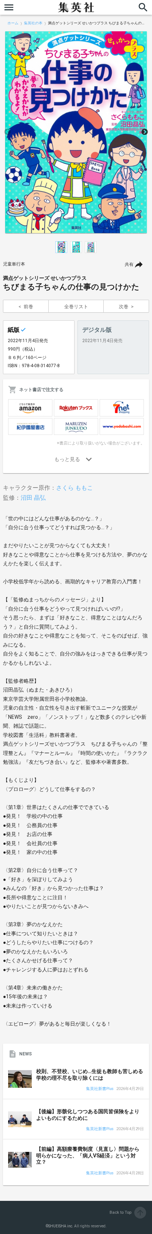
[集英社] (76, 7)
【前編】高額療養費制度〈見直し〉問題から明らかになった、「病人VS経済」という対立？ (87, 1155)
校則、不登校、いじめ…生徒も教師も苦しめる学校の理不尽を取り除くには (89, 1074)
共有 (129, 264)
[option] (76, 132)
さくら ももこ (74, 487)
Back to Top (127, 1212)
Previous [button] (7, 132)
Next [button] (144, 132)
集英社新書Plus (100, 1089)
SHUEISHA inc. (60, 1226)
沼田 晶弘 (33, 497)
